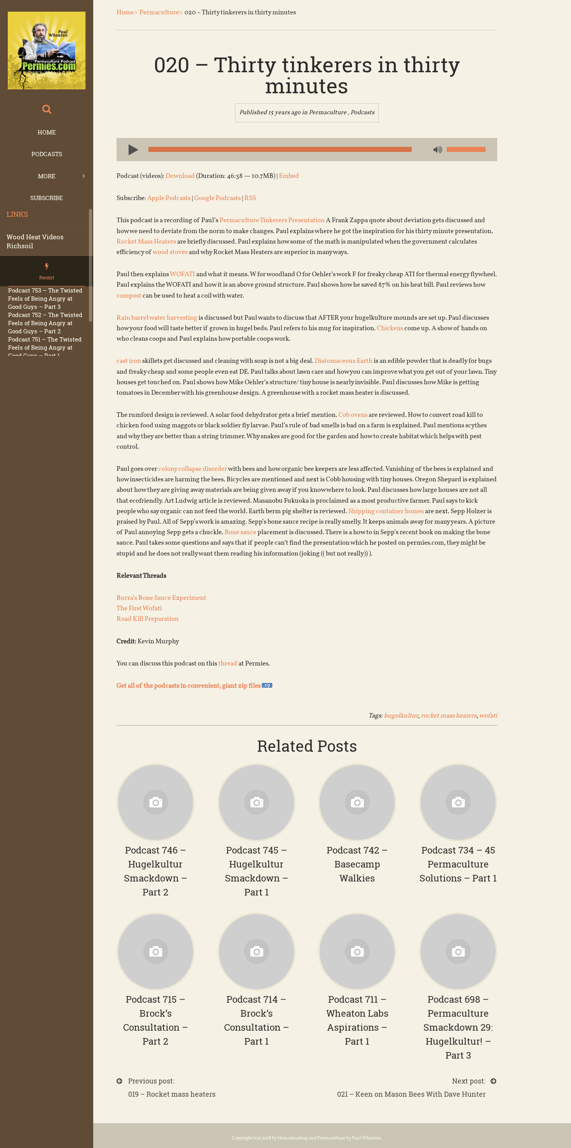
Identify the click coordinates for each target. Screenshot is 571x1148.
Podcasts (46, 154)
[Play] (130, 149)
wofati (488, 715)
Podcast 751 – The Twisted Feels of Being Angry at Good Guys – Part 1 (45, 347)
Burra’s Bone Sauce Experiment (161, 598)
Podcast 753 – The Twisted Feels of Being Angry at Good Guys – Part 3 (45, 298)
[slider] (466, 149)
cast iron (129, 361)
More (47, 176)
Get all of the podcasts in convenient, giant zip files (189, 685)
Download (180, 176)
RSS (250, 198)
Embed (289, 176)
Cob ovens (352, 415)
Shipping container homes (386, 511)
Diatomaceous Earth (344, 361)
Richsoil (20, 245)
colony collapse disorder (192, 469)
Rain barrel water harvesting (157, 318)
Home (47, 132)
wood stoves (170, 252)
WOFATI (182, 274)
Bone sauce (240, 532)
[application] (307, 149)
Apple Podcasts (169, 198)
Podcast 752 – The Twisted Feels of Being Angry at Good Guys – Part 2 (45, 323)
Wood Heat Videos (35, 236)
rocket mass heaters (449, 715)
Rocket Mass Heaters (146, 241)
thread (227, 663)
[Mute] (437, 150)
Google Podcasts (217, 198)
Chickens (390, 328)
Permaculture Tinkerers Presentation (272, 220)
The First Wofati (139, 608)
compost (129, 295)
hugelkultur (401, 715)
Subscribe (46, 198)
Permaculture (327, 112)
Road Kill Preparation (148, 619)
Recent (46, 277)
